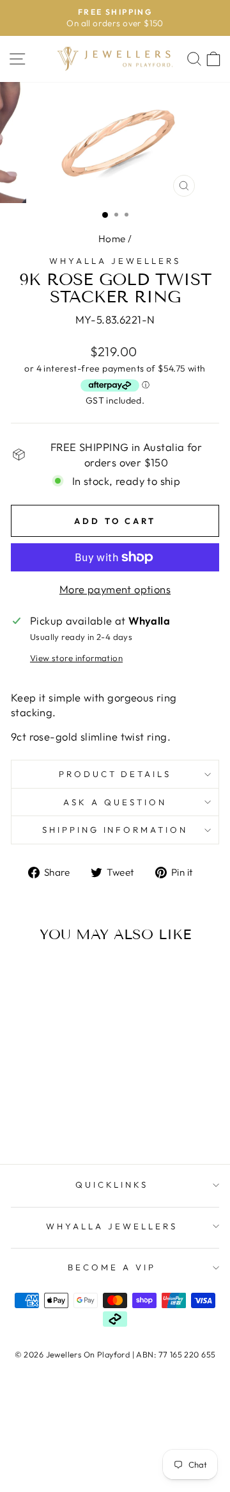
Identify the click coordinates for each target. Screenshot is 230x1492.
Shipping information (115, 829)
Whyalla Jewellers (115, 261)
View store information (76, 658)
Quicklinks (112, 1184)
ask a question (115, 802)
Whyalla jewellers (112, 1226)
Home (112, 239)
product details (115, 774)
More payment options (115, 589)
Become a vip (112, 1267)
